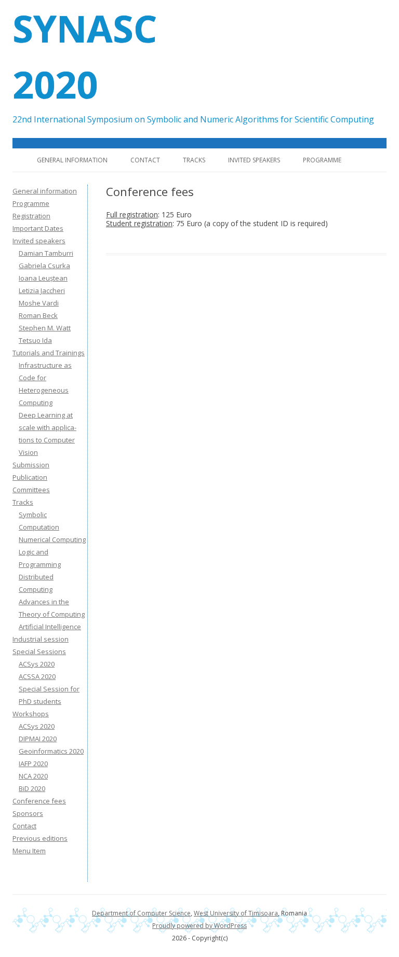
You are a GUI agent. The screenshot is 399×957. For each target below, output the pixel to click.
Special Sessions (39, 651)
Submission (30, 464)
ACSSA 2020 (37, 676)
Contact (145, 160)
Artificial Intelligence (50, 626)
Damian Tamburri (46, 253)
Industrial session (40, 639)
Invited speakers (254, 160)
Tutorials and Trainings (48, 352)
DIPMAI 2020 (38, 738)
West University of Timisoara (236, 913)
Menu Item (29, 850)
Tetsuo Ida (35, 340)
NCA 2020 (33, 776)
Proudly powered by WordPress (199, 925)
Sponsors (27, 813)
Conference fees (39, 801)
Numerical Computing (52, 539)
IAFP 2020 (33, 763)
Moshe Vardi (39, 303)
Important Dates (37, 228)
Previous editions (40, 838)
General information (72, 160)
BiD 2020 (32, 788)
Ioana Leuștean (43, 278)
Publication (29, 477)
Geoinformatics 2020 (51, 751)
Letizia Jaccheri (42, 290)
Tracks (194, 160)
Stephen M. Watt (45, 327)
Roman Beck (38, 315)
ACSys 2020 (37, 664)
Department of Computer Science (141, 913)
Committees (31, 489)
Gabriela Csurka (44, 265)
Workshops (30, 713)
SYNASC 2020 (84, 56)
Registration (31, 215)
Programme (322, 160)
